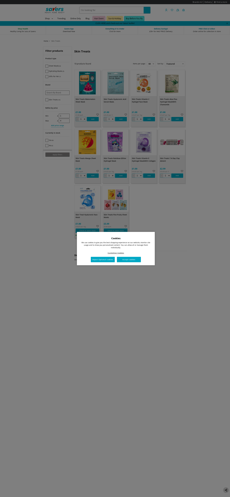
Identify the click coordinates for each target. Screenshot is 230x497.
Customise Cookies (116, 253)
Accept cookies (128, 259)
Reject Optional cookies (102, 259)
